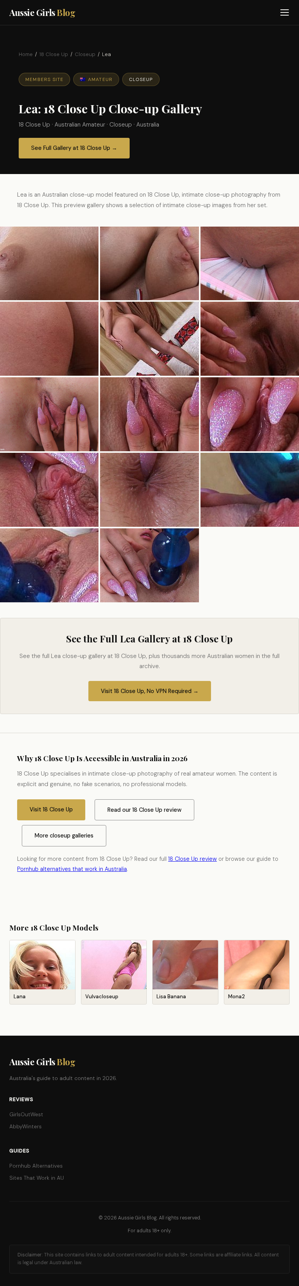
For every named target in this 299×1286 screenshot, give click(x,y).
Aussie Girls (42, 12)
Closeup (85, 54)
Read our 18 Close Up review (144, 809)
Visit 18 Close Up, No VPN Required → (150, 691)
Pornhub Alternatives (36, 1166)
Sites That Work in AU (36, 1178)
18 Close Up (53, 54)
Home (26, 54)
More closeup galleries (64, 835)
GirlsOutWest (26, 1114)
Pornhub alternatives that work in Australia (72, 869)
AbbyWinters (25, 1126)
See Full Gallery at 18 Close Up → (74, 147)
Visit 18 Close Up (51, 809)
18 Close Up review (192, 858)
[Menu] (285, 12)
